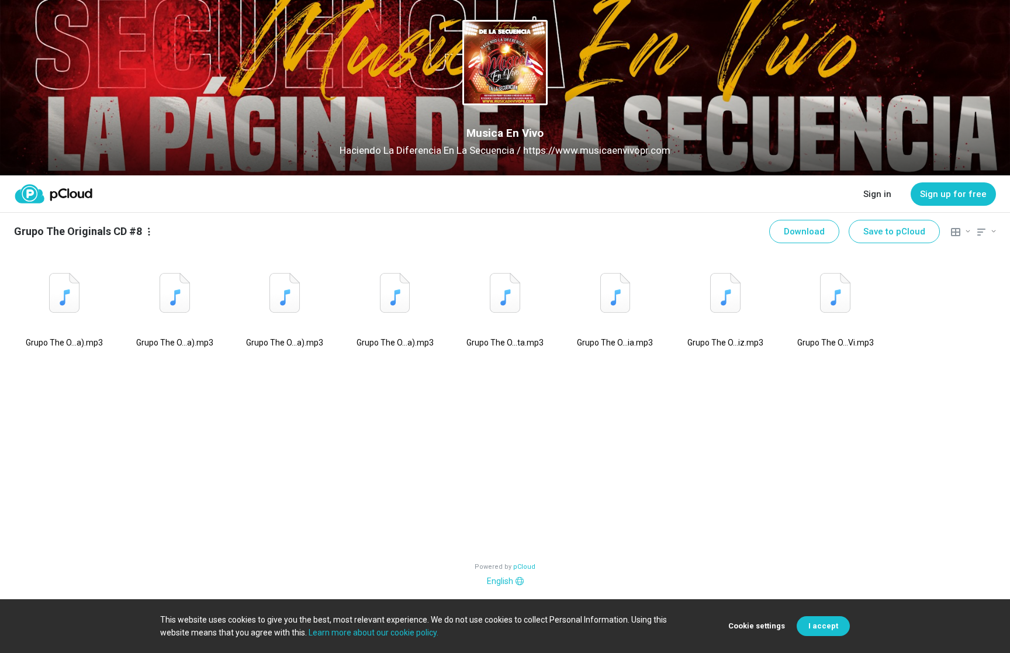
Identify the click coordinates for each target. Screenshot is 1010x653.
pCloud (524, 567)
